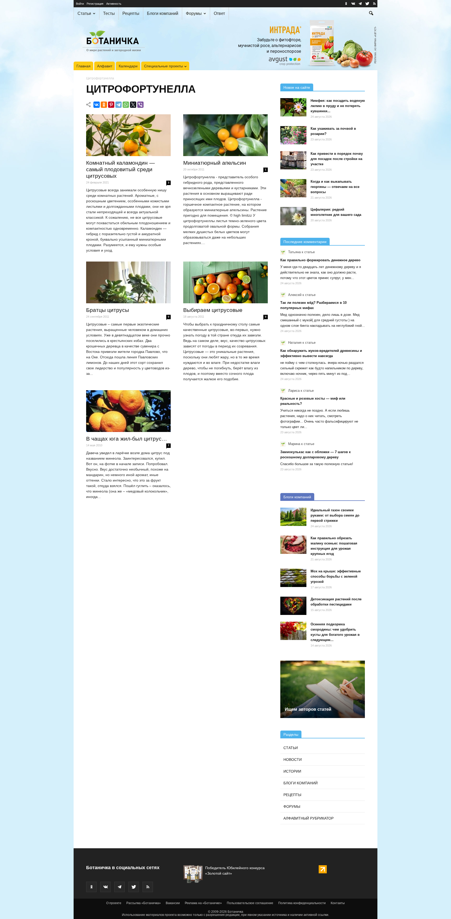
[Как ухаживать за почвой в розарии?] (293, 135)
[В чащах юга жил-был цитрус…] (128, 411)
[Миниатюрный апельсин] (225, 135)
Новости (292, 759)
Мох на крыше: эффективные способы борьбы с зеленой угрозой (336, 576)
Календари (128, 66)
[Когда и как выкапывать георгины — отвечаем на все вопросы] (293, 188)
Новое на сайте (296, 87)
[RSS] (374, 4)
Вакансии (173, 903)
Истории (292, 771)
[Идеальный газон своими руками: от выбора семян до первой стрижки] (293, 517)
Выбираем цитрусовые (212, 310)
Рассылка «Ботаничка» (143, 903)
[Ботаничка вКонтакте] (353, 4)
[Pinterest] (111, 105)
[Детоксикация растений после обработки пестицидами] (293, 606)
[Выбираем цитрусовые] (225, 282)
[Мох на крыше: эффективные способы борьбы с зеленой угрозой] (293, 578)
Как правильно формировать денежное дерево (320, 260)
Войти (80, 3)
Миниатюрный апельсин (214, 163)
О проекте (113, 903)
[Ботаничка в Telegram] (360, 4)
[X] (133, 105)
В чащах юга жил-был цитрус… (126, 439)
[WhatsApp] (126, 105)
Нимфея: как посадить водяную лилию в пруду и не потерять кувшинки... (338, 106)
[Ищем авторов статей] (322, 689)
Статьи (84, 13)
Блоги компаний (162, 13)
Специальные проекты (163, 66)
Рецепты (130, 13)
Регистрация (95, 3)
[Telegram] (118, 105)
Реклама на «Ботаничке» (203, 903)
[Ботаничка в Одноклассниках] (346, 4)
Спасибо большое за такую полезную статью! (316, 464)
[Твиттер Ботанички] (367, 4)
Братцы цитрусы (107, 310)
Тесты (109, 13)
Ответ (219, 13)
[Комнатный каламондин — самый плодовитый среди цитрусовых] (128, 135)
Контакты (338, 903)
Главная (83, 66)
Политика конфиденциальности (302, 903)
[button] (371, 14)
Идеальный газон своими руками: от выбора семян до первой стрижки (335, 515)
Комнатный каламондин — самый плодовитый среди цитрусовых (120, 169)
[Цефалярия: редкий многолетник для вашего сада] (293, 216)
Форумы (194, 13)
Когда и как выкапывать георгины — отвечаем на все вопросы (335, 187)
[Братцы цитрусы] (128, 282)
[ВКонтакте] (96, 105)
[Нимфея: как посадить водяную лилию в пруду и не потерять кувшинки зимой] (293, 107)
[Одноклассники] (104, 105)
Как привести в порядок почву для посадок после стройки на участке (337, 159)
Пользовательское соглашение (250, 903)
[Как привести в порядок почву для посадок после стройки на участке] (293, 160)
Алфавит (104, 66)
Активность (113, 3)
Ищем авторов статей (308, 709)
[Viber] (140, 105)
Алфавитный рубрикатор (308, 818)
